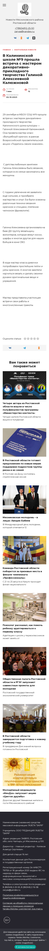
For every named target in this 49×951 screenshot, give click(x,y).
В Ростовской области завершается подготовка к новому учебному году (24, 739)
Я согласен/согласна (25, 947)
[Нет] (45, 939)
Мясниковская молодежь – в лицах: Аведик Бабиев (20, 519)
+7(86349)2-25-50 (24, 28)
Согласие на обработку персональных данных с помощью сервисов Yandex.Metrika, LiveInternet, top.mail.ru (23, 906)
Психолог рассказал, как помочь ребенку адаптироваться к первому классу (23, 628)
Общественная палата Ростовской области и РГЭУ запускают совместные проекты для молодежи (24, 684)
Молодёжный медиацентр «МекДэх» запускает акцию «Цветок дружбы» (19, 793)
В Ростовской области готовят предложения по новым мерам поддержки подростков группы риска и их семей (22, 465)
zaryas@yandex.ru (24, 31)
